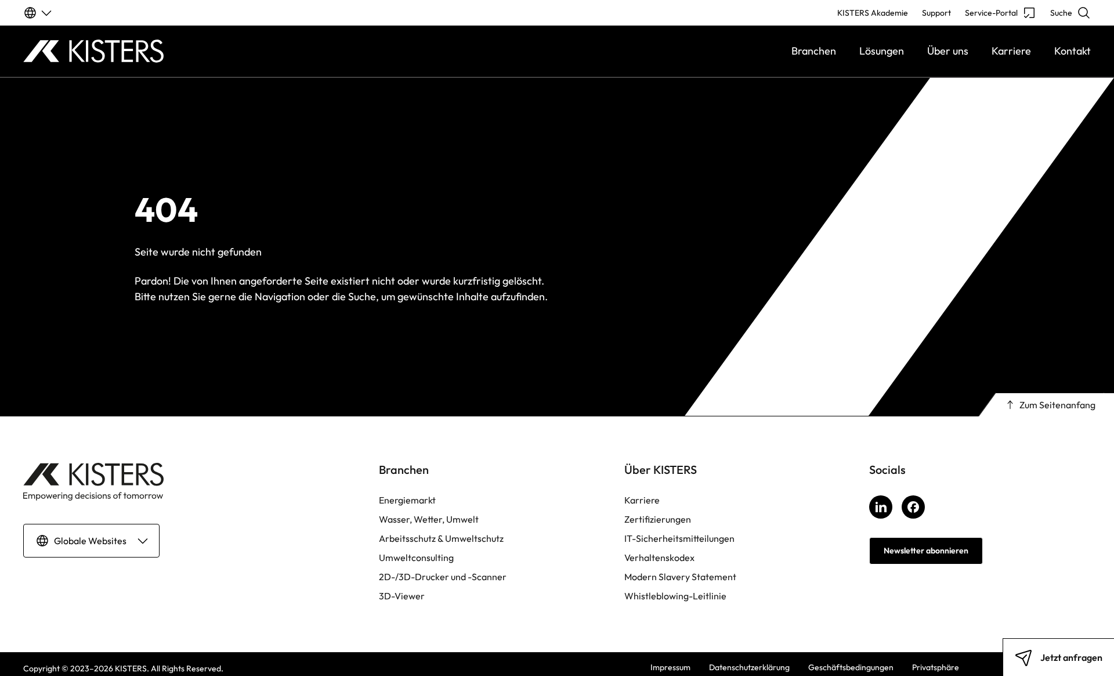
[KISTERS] (156, 51)
